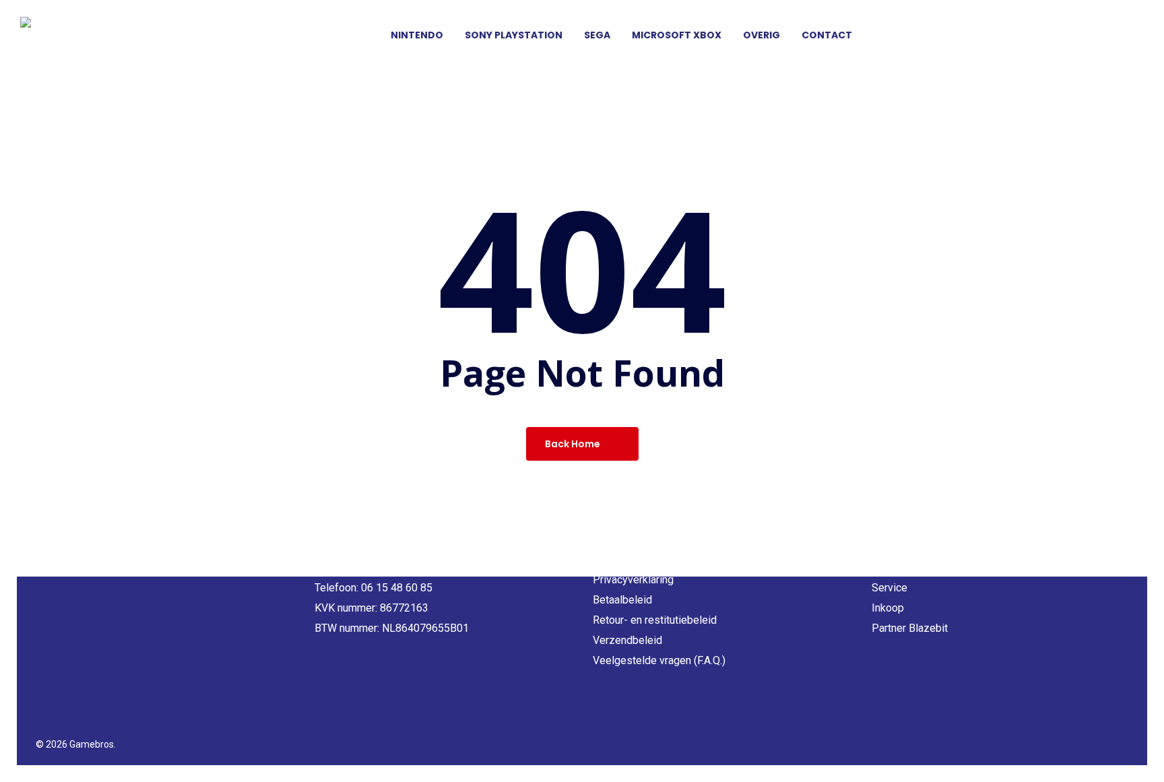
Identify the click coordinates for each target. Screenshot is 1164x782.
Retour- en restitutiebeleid (655, 620)
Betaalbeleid (622, 599)
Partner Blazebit (910, 628)
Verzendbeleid (627, 640)
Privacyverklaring (633, 579)
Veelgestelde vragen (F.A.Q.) (659, 660)
